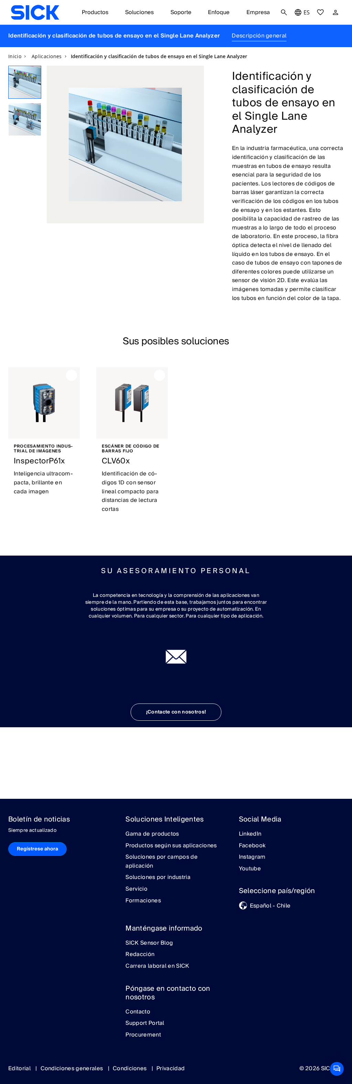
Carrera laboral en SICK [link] (157, 966)
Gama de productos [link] (152, 834)
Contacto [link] (137, 1012)
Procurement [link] (143, 1035)
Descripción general (259, 36)
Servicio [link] (136, 889)
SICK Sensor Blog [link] (149, 943)
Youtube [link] (250, 869)
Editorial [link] (20, 1068)
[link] (35, 12)
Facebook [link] (252, 845)
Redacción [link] (139, 954)
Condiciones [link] (130, 1068)
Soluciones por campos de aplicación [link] (161, 861)
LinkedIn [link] (250, 834)
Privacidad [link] (170, 1068)
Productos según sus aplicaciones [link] (171, 845)
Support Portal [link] (144, 1023)
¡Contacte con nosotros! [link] (176, 712)
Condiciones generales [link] (72, 1068)
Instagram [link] (252, 857)
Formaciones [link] (143, 901)
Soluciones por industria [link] (157, 877)
